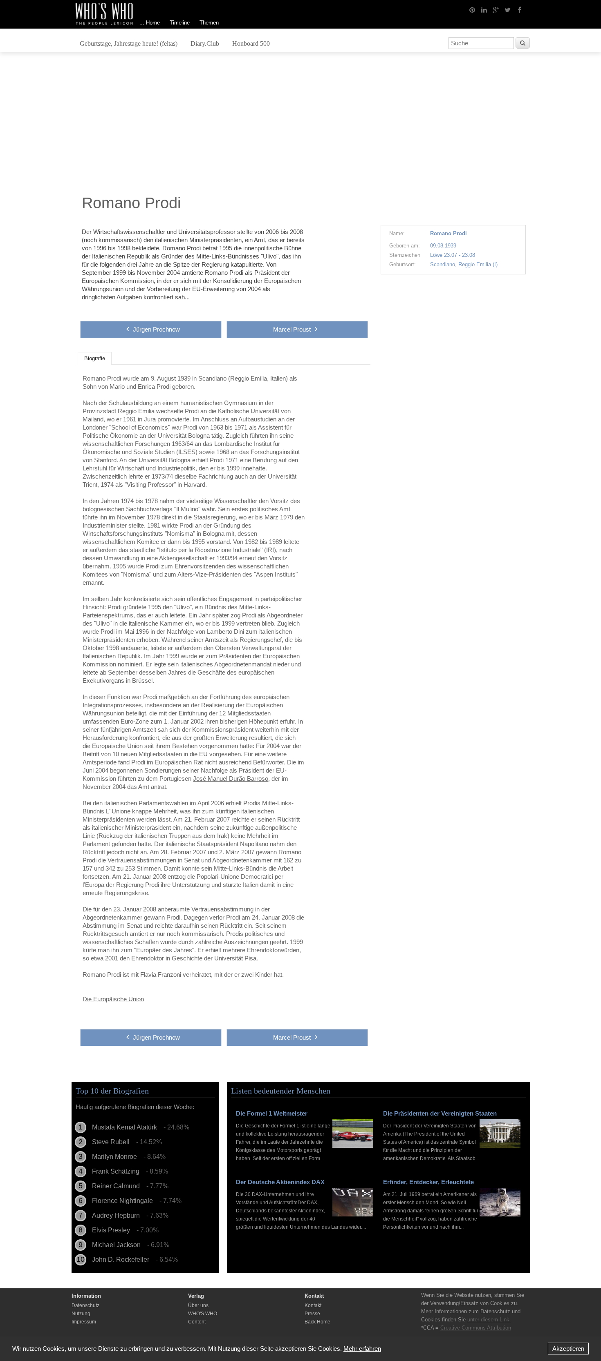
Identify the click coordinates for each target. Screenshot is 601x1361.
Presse (312, 1313)
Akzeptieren (568, 1348)
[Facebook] (520, 9)
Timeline (180, 23)
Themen (209, 23)
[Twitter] (508, 9)
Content (197, 1322)
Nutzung (81, 1313)
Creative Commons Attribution (475, 1328)
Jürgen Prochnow (156, 329)
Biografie (94, 358)
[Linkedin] (484, 9)
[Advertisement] (300, 125)
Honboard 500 (251, 43)
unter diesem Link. (489, 1319)
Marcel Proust (292, 329)
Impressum (84, 1322)
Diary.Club (205, 43)
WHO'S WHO (202, 1313)
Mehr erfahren (362, 1348)
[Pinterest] (472, 9)
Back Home (317, 1322)
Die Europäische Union (113, 999)
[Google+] (496, 9)
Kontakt (313, 1305)
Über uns (198, 1305)
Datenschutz (85, 1305)
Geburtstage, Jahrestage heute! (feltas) (128, 43)
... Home (149, 23)
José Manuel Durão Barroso (230, 778)
